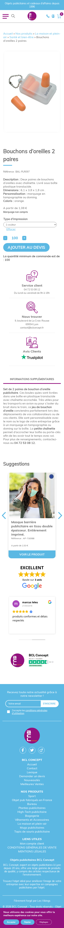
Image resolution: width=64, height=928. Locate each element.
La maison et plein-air (32, 823)
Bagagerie (32, 815)
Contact (32, 768)
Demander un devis (32, 776)
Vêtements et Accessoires (32, 819)
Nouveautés (32, 780)
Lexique (32, 772)
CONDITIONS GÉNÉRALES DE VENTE (32, 847)
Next (60, 515)
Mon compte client (32, 843)
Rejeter (27, 922)
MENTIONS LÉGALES (32, 851)
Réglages (43, 922)
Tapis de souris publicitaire (32, 831)
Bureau (32, 804)
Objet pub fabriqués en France (32, 800)
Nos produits (23, 33)
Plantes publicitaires (32, 808)
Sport (32, 796)
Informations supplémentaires (32, 379)
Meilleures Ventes (32, 784)
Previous (3, 515)
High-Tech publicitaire (32, 812)
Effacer (11, 229)
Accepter (11, 922)
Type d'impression (15, 219)
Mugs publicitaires (32, 827)
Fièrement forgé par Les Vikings (32, 900)
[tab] (32, 379)
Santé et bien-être (21, 37)
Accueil (8, 33)
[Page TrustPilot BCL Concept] (32, 661)
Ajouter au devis (26, 247)
